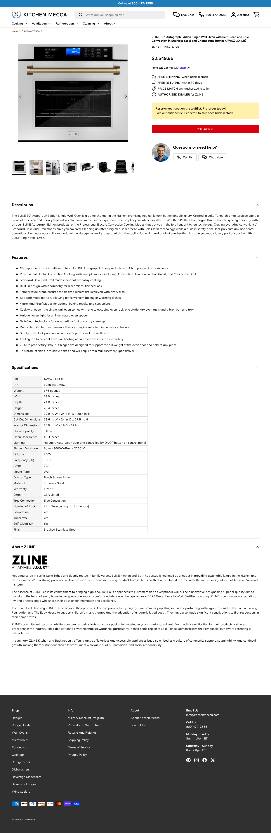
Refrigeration (65, 24)
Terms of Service (79, 747)
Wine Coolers (21, 791)
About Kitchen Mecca (145, 718)
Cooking (17, 24)
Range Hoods (21, 725)
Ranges (17, 718)
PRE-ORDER (205, 129)
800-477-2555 (196, 726)
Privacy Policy (77, 754)
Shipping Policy (78, 740)
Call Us (187, 157)
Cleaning (89, 24)
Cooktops (18, 754)
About (108, 24)
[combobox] (119, 15)
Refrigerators (21, 762)
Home (15, 31)
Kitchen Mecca (27, 819)
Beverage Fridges (24, 784)
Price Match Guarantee (84, 725)
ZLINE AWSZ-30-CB (32, 31)
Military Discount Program (86, 718)
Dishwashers (21, 769)
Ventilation (39, 24)
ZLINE (155, 46)
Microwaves (20, 740)
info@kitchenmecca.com (202, 715)
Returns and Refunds (82, 732)
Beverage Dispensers (26, 777)
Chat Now (215, 157)
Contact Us (138, 725)
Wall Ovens (20, 732)
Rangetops (19, 747)
